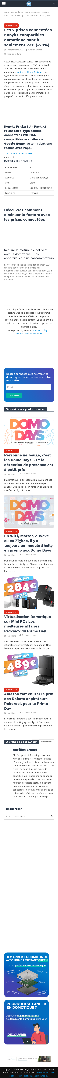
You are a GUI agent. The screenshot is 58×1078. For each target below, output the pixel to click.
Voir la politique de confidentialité (33, 1076)
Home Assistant (35, 72)
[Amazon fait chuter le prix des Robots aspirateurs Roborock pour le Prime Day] (29, 669)
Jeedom (21, 72)
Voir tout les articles (43, 741)
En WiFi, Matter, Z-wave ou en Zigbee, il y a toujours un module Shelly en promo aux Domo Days (28, 543)
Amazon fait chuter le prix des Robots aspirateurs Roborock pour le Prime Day (28, 701)
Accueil (7, 12)
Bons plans (17, 12)
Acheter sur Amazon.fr (19, 153)
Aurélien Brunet (35, 50)
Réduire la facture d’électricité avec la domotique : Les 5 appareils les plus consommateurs (29, 254)
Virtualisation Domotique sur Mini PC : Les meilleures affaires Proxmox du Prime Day (27, 624)
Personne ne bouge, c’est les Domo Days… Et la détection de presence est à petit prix (28, 462)
